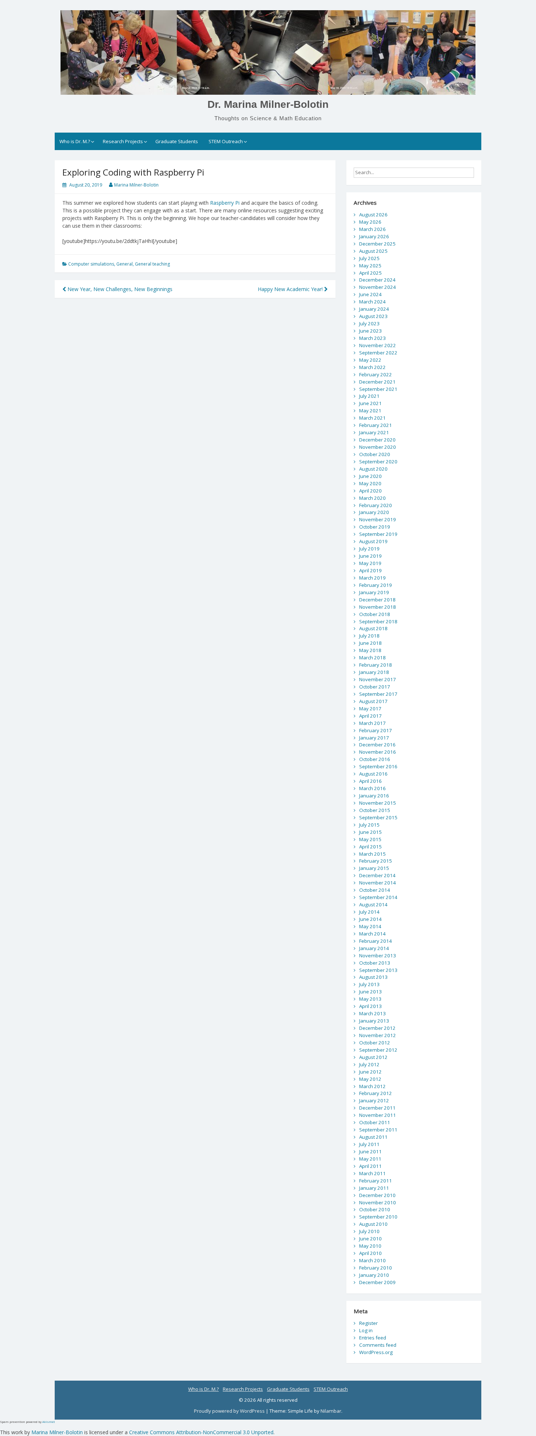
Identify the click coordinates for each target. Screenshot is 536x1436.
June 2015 (370, 832)
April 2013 (370, 1006)
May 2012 (370, 1079)
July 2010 (369, 1231)
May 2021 (370, 410)
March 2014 (372, 933)
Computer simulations (91, 264)
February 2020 (375, 505)
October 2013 (374, 963)
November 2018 (377, 607)
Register (368, 1323)
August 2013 (373, 977)
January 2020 (374, 512)
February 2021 (375, 425)
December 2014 (377, 875)
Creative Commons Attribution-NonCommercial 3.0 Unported (201, 1432)
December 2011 (377, 1108)
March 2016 (372, 788)
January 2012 (374, 1100)
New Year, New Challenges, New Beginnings (119, 289)
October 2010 (374, 1209)
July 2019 (369, 548)
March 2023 (372, 338)
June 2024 (370, 294)
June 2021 (370, 403)
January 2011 (374, 1188)
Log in (366, 1330)
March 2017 (372, 723)
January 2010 (374, 1275)
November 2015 (377, 803)
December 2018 (377, 599)
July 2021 (369, 396)
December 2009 (377, 1282)
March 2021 (372, 418)
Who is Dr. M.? (74, 141)
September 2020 (378, 461)
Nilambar (331, 1411)
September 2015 (378, 817)
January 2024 (374, 309)
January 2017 (374, 737)
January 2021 (374, 432)
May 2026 (370, 222)
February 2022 (375, 374)
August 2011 (373, 1137)
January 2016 (374, 795)
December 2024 (377, 279)
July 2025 (369, 258)
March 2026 (372, 229)
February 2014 (375, 941)
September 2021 (378, 389)
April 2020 (370, 490)
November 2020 (377, 447)
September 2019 (378, 534)
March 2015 (372, 854)
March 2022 (372, 367)
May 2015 (370, 839)
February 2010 (375, 1267)
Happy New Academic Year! (291, 289)
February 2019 (375, 585)
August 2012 (373, 1057)
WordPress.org (376, 1352)
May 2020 (370, 483)
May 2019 (370, 563)
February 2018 (375, 665)
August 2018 (373, 628)
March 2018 (372, 657)
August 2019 (373, 541)
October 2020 (374, 454)
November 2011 (377, 1115)
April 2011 (370, 1166)
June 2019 (370, 556)
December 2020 (377, 439)
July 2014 (369, 912)
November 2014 (377, 882)
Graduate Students (176, 141)
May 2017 (370, 708)
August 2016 (373, 773)
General (124, 264)
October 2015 (374, 810)
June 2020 (370, 476)
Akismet (48, 1422)
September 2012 (378, 1050)
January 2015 (374, 868)
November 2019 (377, 519)
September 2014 (378, 897)
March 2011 (372, 1173)
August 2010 (373, 1224)
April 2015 (370, 846)
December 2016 (377, 744)
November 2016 (377, 752)
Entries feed (372, 1337)
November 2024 (377, 287)
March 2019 (372, 577)
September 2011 (378, 1129)
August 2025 (373, 251)
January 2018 (374, 672)
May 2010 (370, 1246)
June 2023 (370, 330)
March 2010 (372, 1260)
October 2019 (374, 526)
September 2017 (378, 694)
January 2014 (374, 948)
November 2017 (377, 679)
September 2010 (378, 1216)
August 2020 (373, 469)
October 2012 (374, 1042)
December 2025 (377, 243)
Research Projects (123, 141)
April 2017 (370, 716)
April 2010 (370, 1253)
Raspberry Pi (225, 202)
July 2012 (369, 1064)
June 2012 (370, 1071)
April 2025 (370, 273)
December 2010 (377, 1195)
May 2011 (370, 1159)
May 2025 (370, 265)
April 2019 (370, 570)
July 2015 (369, 824)
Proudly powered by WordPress (230, 1411)
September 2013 (378, 970)
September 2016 (378, 766)
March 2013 (372, 1013)
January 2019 (374, 592)
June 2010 (370, 1238)
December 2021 (377, 381)
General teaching (152, 264)
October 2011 (374, 1122)
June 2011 (370, 1151)
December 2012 (377, 1028)
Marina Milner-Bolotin (136, 185)
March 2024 (372, 301)
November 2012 (377, 1035)
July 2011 (369, 1144)
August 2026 (373, 214)
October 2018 (374, 614)
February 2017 (375, 730)
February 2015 (375, 861)
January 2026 (374, 236)
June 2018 (370, 643)
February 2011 (375, 1180)
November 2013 (377, 955)
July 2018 (369, 635)
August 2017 (373, 701)
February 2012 (375, 1093)
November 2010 (377, 1202)
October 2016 (374, 759)
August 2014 (373, 904)
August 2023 (373, 316)
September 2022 (378, 352)
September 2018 (378, 621)
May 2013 (370, 999)
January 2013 (374, 1020)
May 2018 (370, 650)
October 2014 (374, 890)
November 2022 (377, 345)
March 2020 (372, 498)
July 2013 (369, 984)
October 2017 (374, 686)
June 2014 (370, 919)
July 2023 (369, 323)
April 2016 (370, 781)
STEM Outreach (226, 141)
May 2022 (370, 360)
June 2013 (370, 991)
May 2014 (370, 926)
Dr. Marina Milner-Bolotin (268, 104)
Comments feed (377, 1345)
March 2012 (372, 1086)
